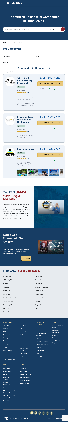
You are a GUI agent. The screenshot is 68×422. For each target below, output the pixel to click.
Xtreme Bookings (25, 149)
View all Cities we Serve (10, 359)
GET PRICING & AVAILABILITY (50, 83)
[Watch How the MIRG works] (51, 207)
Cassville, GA (39, 283)
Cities (15, 42)
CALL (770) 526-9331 (50, 117)
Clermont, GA (39, 298)
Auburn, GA (6, 290)
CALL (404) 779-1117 (50, 78)
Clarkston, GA (39, 294)
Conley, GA (38, 301)
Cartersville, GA (39, 280)
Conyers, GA (38, 305)
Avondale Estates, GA (9, 298)
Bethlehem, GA (7, 305)
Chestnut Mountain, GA (42, 287)
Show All (37, 308)
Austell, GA (6, 294)
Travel (37, 56)
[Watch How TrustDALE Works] (51, 247)
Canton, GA (38, 276)
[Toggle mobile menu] (3, 3)
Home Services (7, 42)
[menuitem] (9, 328)
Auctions (5, 62)
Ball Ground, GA (8, 301)
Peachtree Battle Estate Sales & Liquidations (25, 119)
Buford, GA (6, 312)
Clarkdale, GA (39, 290)
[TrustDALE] (15, 3)
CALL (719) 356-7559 (50, 149)
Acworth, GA (7, 276)
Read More (26, 258)
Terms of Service (60, 418)
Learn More (27, 222)
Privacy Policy (51, 418)
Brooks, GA (6, 308)
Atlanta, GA (6, 287)
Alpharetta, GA (7, 283)
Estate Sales (6, 56)
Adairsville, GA (7, 280)
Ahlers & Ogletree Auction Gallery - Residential (26, 80)
